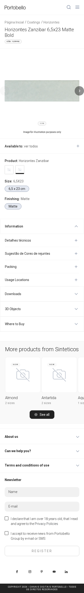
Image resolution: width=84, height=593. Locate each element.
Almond (11, 398)
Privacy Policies (46, 524)
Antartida (49, 398)
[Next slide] (79, 91)
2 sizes (10, 403)
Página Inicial (14, 22)
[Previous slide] (4, 91)
